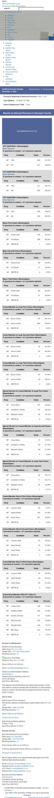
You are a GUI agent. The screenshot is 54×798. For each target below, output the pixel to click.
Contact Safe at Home (10, 717)
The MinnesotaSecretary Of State (14, 4)
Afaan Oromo (13, 32)
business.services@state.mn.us (19, 763)
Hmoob (10, 18)
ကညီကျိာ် (11, 39)
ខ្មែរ (9, 34)
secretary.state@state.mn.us (17, 668)
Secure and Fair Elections (12, 72)
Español (11, 15)
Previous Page (48, 89)
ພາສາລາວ (11, 30)
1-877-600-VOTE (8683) (21, 651)
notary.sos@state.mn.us (21, 771)
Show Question (9, 148)
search (7, 8)
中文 (9, 27)
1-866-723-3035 (18, 707)
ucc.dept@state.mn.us (19, 768)
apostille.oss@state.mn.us (24, 766)
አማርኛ (10, 37)
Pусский (11, 25)
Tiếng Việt (11, 22)
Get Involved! (9, 77)
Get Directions (7, 674)
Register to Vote (9, 44)
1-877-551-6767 (18, 739)
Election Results (9, 63)
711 (17, 654)
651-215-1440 (16, 649)
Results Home (34, 89)
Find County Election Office (11, 68)
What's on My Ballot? (11, 58)
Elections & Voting (14, 11)
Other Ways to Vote (10, 53)
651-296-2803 (16, 736)
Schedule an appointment (11, 752)
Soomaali (11, 20)
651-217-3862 (19, 660)
